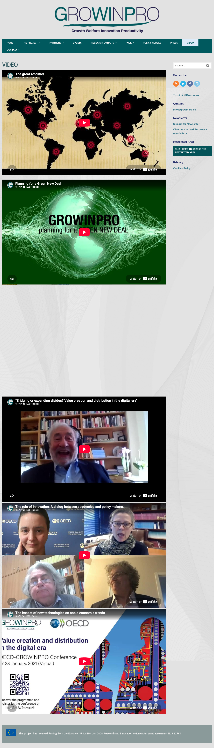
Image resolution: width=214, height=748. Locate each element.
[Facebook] (190, 84)
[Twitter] (183, 84)
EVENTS (77, 43)
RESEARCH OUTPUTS (102, 43)
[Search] (207, 65)
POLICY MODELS (152, 43)
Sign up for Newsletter (186, 123)
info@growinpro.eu (184, 109)
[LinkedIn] (197, 84)
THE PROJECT (30, 43)
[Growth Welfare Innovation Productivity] (107, 37)
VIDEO (190, 43)
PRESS (174, 43)
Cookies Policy (182, 168)
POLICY (130, 43)
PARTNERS (55, 43)
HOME (10, 43)
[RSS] (176, 84)
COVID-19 (12, 50)
